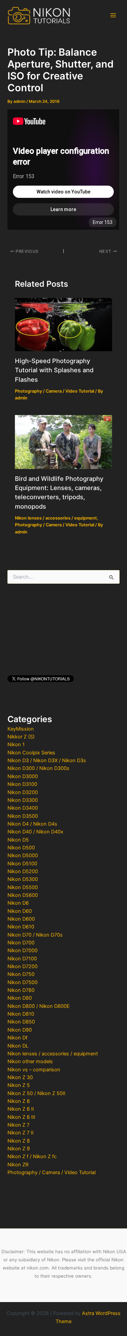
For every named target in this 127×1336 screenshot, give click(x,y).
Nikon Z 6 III (21, 1117)
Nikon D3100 (22, 784)
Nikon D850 (21, 1022)
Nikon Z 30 (20, 1077)
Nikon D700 (21, 943)
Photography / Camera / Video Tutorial (51, 1172)
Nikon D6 (18, 903)
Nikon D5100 (22, 864)
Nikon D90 (19, 1030)
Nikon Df (17, 1038)
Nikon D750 (21, 974)
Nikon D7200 (22, 966)
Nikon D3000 (22, 776)
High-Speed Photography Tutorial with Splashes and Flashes (54, 370)
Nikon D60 (19, 911)
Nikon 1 (16, 744)
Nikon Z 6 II (20, 1109)
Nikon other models (30, 1061)
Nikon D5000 (22, 855)
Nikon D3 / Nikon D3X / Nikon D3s (46, 760)
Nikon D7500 (22, 982)
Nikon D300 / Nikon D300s (38, 768)
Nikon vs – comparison (33, 1070)
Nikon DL (17, 1046)
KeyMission (20, 729)
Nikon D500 (21, 848)
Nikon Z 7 (18, 1125)
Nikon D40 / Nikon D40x (35, 832)
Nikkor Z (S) (21, 737)
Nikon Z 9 (18, 1149)
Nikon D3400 (22, 808)
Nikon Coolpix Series (31, 753)
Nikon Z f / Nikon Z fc (32, 1156)
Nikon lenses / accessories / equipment (52, 1054)
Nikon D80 (19, 998)
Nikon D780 (21, 990)
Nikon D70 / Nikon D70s (35, 935)
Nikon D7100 (22, 959)
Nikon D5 (18, 840)
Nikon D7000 (22, 950)
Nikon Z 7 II (20, 1133)
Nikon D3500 (22, 816)
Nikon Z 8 (18, 1141)
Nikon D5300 (22, 879)
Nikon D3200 (22, 792)
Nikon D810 (20, 1014)
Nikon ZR (17, 1165)
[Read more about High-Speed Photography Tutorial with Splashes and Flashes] (63, 324)
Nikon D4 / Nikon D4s (32, 824)
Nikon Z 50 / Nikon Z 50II (36, 1093)
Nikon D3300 (22, 800)
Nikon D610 (20, 927)
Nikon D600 (21, 919)
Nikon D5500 (22, 887)
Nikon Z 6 (18, 1101)
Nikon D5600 (22, 895)
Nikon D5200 (22, 871)
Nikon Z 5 (18, 1085)
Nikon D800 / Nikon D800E (38, 1006)
